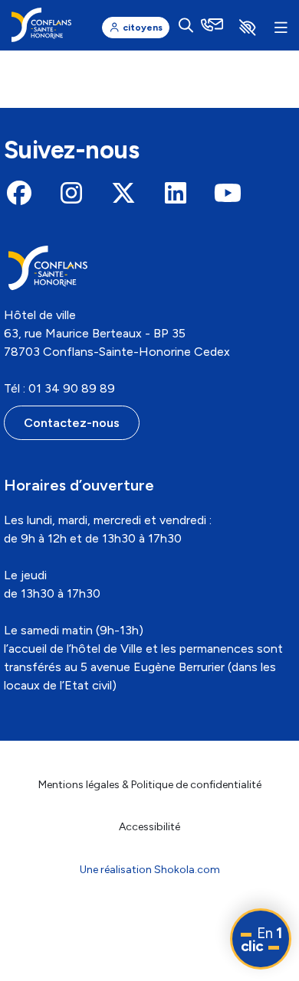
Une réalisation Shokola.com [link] (150, 869)
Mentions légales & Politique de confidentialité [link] (149, 784)
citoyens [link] (143, 27)
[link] (41, 25)
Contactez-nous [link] (72, 423)
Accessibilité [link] (149, 826)
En (261, 940)
